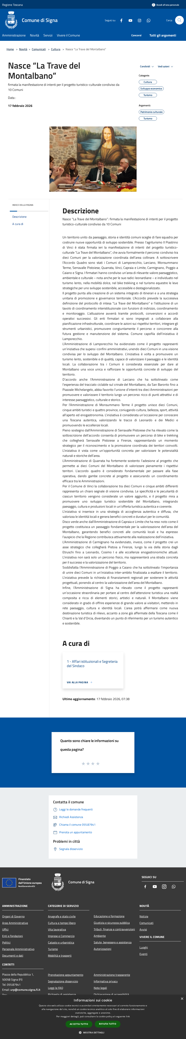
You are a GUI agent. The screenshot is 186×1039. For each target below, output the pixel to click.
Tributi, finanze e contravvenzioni (114, 929)
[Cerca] (179, 20)
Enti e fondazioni (12, 936)
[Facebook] (120, 20)
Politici (6, 942)
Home (10, 49)
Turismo (53, 949)
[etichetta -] (98, 763)
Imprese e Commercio (61, 936)
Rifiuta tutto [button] (107, 1023)
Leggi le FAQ (55, 988)
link (128, 1016)
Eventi (143, 954)
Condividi (145, 66)
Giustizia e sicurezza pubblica (112, 923)
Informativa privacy (106, 981)
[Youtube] (129, 20)
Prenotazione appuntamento (65, 975)
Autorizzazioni (102, 949)
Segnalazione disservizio (63, 981)
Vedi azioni (164, 66)
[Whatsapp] (147, 20)
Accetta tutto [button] (79, 1024)
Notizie (144, 916)
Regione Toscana (12, 5)
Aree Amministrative (15, 923)
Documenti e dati (12, 955)
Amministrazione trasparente (112, 975)
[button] (93, 1032)
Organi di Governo (13, 916)
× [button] (182, 998)
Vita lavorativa (57, 929)
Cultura (55, 49)
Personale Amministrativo (18, 949)
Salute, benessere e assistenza (113, 942)
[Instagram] (138, 20)
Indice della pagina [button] (22, 205)
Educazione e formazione (109, 916)
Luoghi (144, 947)
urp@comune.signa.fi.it (25, 989)
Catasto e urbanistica (61, 942)
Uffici (5, 929)
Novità (23, 49)
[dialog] (93, 1017)
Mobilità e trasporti (60, 955)
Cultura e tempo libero (62, 923)
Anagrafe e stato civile (62, 916)
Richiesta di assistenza (62, 994)
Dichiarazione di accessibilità (111, 994)
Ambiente (100, 936)
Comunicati (39, 49)
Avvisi (143, 929)
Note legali (100, 988)
